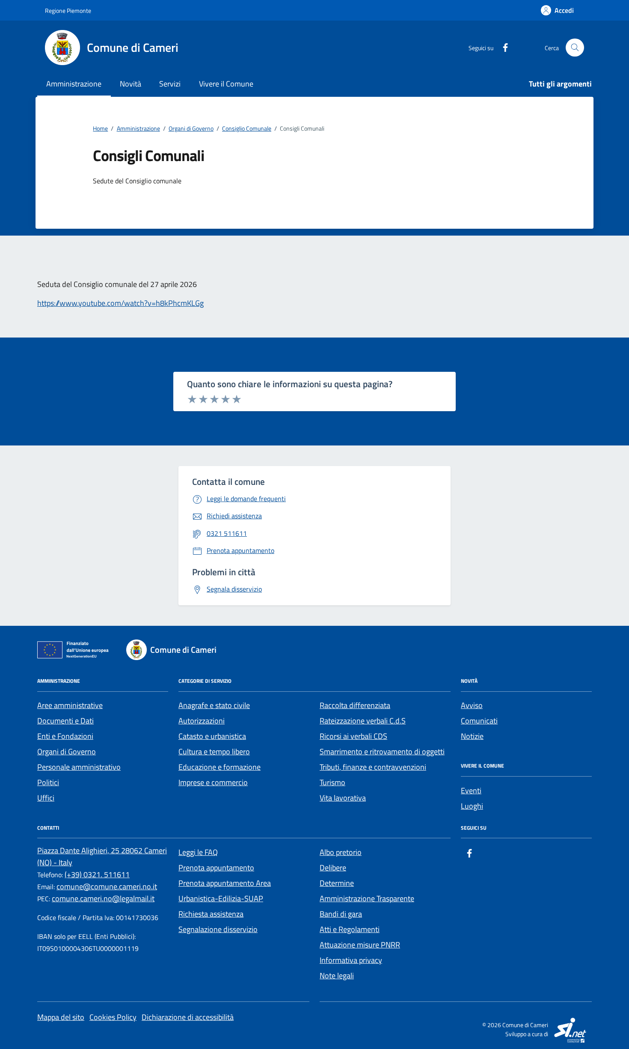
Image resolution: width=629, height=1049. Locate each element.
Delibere (333, 867)
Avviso (472, 705)
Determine (337, 883)
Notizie (472, 736)
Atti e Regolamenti (350, 929)
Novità (130, 84)
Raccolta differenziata (355, 705)
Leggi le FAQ (198, 852)
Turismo (332, 782)
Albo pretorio (341, 852)
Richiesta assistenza (210, 914)
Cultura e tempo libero (214, 751)
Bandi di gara (341, 914)
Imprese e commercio (213, 782)
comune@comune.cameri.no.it (106, 886)
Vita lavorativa (343, 798)
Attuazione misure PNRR (360, 944)
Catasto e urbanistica (212, 736)
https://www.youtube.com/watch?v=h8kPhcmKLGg (120, 303)
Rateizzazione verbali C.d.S (363, 720)
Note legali (337, 975)
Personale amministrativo (79, 767)
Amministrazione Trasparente (367, 898)
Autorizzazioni (201, 720)
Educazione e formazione (219, 767)
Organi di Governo (66, 751)
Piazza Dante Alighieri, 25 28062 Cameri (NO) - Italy (102, 856)
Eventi (471, 790)
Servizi (170, 84)
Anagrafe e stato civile (214, 705)
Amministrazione (73, 84)
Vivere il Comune (226, 84)
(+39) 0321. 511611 (97, 874)
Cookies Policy (112, 1017)
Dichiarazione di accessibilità (188, 1017)
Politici (48, 782)
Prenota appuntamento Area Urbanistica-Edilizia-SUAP (224, 890)
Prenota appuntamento (216, 867)
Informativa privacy (351, 960)
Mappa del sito (60, 1017)
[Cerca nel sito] (575, 48)
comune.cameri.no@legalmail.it (103, 898)
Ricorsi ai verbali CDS (353, 736)
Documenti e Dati (65, 720)
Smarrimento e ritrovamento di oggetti (382, 751)
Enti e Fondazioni (65, 736)
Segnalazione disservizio (218, 929)
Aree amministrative (70, 705)
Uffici (45, 798)
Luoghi (472, 806)
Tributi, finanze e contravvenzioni (373, 767)
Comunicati (479, 720)
